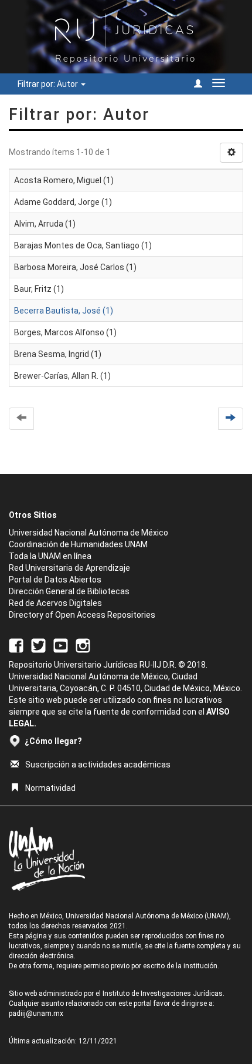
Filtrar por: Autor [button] (49, 84)
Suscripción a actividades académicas (98, 764)
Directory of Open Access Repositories (82, 614)
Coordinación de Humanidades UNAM (78, 544)
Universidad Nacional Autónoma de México (88, 532)
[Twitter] (38, 644)
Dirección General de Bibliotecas (69, 591)
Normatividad (50, 788)
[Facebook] (16, 644)
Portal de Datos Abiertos (55, 579)
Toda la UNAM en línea (50, 556)
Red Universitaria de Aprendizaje (69, 568)
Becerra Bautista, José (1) (63, 310)
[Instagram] (83, 644)
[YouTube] (60, 644)
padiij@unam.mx (36, 1013)
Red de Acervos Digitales (55, 603)
